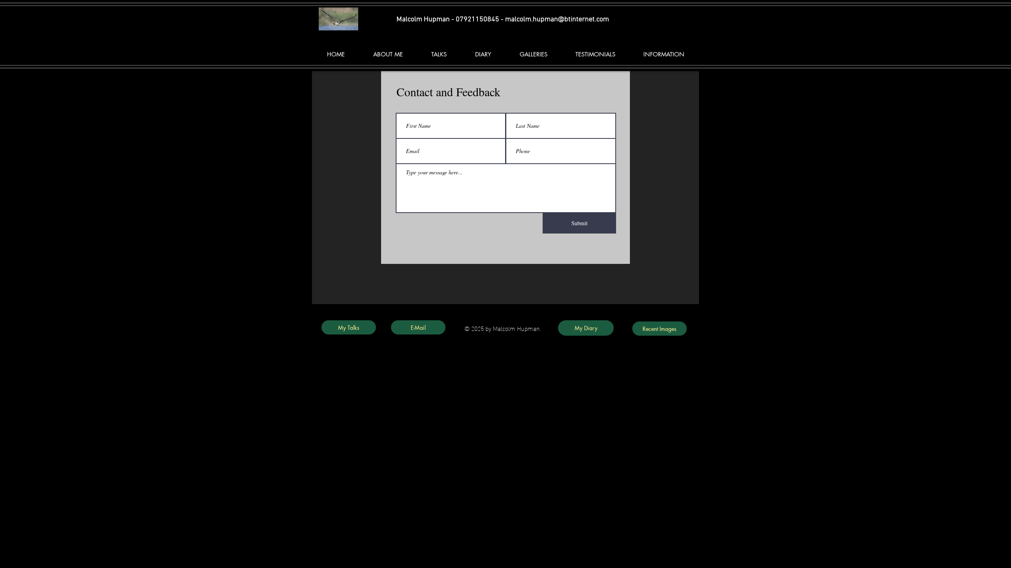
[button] (438, 54)
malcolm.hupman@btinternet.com (557, 19)
